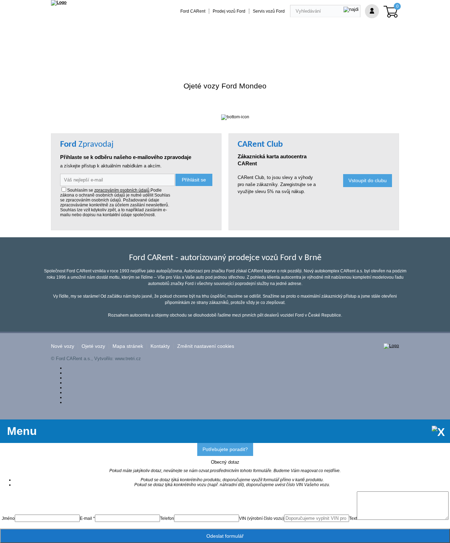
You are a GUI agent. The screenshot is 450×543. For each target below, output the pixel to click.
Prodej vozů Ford (229, 11)
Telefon (167, 518)
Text (353, 518)
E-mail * (87, 518)
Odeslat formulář (225, 536)
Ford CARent (192, 11)
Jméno (8, 518)
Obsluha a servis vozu (243, 54)
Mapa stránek (127, 346)
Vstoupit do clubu (367, 180)
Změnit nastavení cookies (205, 346)
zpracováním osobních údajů (121, 190)
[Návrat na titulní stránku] (58, 2)
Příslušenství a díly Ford (83, 54)
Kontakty (160, 346)
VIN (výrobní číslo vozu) (261, 518)
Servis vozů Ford (269, 11)
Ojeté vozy (93, 346)
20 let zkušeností (189, 54)
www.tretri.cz (128, 358)
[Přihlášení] (372, 11)
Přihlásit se (194, 180)
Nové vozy (62, 346)
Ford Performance (140, 54)
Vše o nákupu (293, 54)
